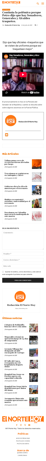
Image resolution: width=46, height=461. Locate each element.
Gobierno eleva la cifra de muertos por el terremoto (16, 187)
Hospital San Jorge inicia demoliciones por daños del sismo (15, 388)
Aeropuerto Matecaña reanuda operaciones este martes (15, 400)
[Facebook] (11, 30)
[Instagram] (20, 425)
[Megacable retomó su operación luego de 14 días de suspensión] (33, 340)
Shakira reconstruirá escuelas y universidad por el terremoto (17, 201)
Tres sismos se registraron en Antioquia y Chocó (16, 174)
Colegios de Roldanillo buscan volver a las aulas (15, 326)
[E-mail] (6, 135)
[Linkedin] (32, 30)
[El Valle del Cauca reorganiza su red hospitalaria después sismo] (33, 364)
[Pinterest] (22, 30)
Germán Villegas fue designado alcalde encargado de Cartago (14, 351)
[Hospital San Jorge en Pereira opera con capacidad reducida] (33, 377)
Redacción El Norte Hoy (12, 25)
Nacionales (6, 9)
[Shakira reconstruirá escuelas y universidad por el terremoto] (37, 203)
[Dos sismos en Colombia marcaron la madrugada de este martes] (37, 216)
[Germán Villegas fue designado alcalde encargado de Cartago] (33, 352)
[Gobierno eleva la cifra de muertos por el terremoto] (37, 190)
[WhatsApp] (27, 30)
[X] (16, 30)
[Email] (37, 30)
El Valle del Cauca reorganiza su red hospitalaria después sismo (13, 364)
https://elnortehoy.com (21, 308)
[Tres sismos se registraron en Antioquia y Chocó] (37, 177)
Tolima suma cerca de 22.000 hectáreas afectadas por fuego (16, 162)
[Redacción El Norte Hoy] (21, 296)
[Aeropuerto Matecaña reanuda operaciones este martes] (33, 401)
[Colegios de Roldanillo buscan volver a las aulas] (33, 328)
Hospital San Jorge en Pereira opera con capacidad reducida (14, 376)
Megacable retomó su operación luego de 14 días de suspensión (16, 339)
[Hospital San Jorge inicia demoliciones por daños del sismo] (33, 389)
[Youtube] (29, 425)
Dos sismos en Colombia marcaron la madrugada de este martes (16, 214)
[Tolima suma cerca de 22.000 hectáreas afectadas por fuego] (37, 164)
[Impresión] (42, 30)
